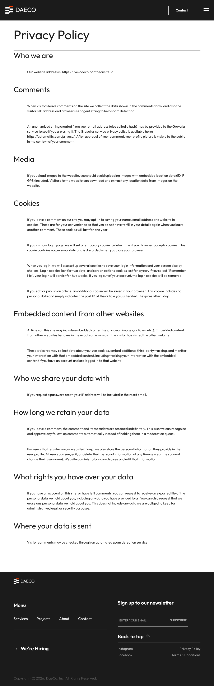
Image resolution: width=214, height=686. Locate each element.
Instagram (125, 649)
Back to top (131, 636)
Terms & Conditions (186, 655)
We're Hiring (35, 648)
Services (21, 618)
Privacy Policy (190, 649)
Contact (182, 10)
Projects (43, 618)
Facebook (125, 655)
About (64, 618)
